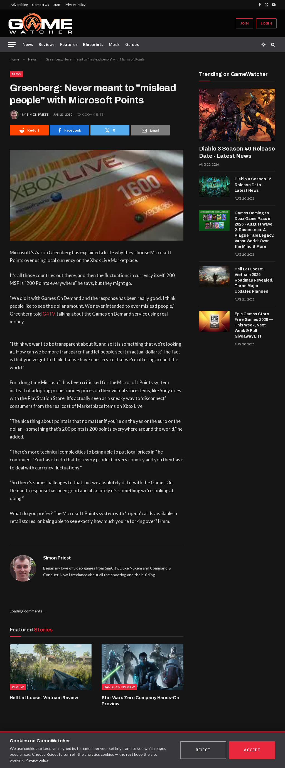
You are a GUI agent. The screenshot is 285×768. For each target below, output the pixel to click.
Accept (252, 749)
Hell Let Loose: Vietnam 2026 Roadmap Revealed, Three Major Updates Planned (254, 280)
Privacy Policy (75, 5)
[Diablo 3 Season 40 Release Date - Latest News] (237, 115)
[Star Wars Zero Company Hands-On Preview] (142, 667)
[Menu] (12, 44)
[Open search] (274, 45)
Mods (114, 44)
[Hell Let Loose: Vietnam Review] (51, 667)
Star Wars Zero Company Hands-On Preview (140, 700)
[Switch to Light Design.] (263, 44)
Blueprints (93, 44)
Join (244, 23)
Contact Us (40, 5)
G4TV (49, 314)
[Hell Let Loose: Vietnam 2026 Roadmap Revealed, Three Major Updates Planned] (214, 276)
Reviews (47, 44)
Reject (203, 749)
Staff (56, 5)
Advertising (19, 5)
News (28, 44)
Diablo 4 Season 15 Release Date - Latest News (253, 184)
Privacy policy (37, 760)
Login (266, 23)
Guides (132, 44)
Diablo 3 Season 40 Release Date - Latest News (237, 152)
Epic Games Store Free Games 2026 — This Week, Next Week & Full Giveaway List (254, 325)
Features (69, 44)
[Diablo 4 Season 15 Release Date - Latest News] (214, 186)
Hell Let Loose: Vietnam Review (44, 697)
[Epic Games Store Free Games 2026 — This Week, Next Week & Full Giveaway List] (214, 321)
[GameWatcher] (40, 23)
